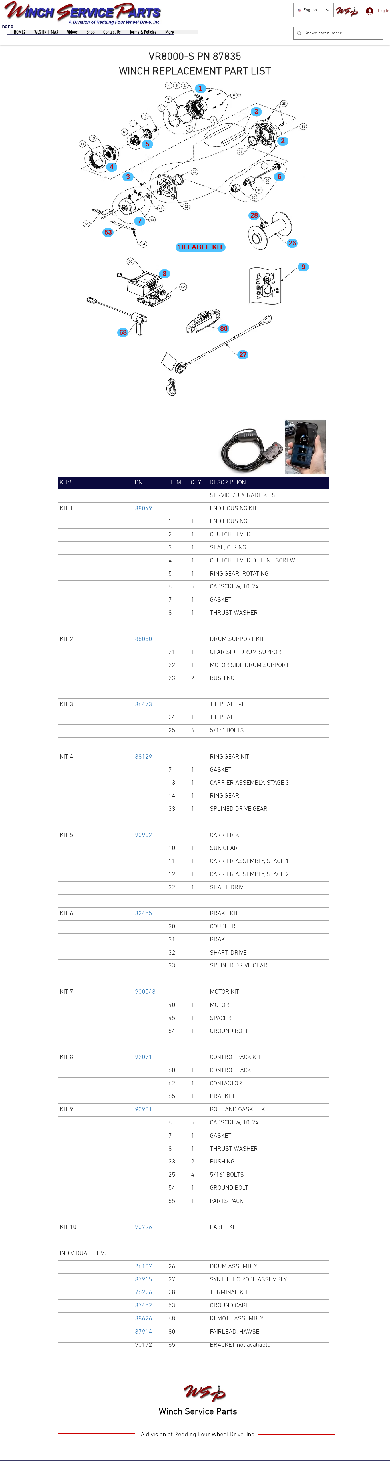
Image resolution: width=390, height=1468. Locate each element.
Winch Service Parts (198, 1412)
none (7, 26)
